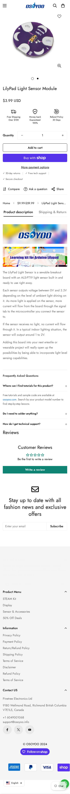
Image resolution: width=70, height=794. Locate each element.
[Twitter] (18, 729)
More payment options (35, 167)
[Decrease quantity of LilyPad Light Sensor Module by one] (22, 135)
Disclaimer (9, 667)
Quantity (8, 135)
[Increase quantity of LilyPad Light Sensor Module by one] (62, 135)
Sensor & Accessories (16, 611)
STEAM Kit (9, 599)
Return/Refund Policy (16, 648)
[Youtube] (29, 729)
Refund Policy (11, 673)
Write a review (35, 469)
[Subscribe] (63, 584)
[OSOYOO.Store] (35, 5)
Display (7, 605)
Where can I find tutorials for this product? (35, 386)
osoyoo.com (9, 399)
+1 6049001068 (13, 717)
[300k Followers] (7, 729)
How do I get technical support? (35, 424)
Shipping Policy (13, 654)
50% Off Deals (12, 618)
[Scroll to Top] (63, 774)
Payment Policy (12, 641)
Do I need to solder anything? (35, 413)
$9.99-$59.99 (25, 203)
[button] (63, 5)
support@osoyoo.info (16, 722)
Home (6, 203)
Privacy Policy (11, 635)
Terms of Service (13, 661)
